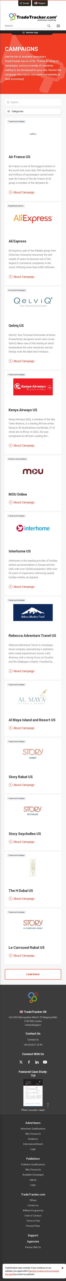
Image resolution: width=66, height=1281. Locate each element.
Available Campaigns (33, 1174)
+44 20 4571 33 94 (33, 1045)
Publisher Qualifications (33, 1164)
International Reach (33, 1144)
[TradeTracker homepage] (33, 17)
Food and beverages (16, 290)
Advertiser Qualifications (33, 1128)
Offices (33, 1200)
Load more (33, 974)
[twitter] (21, 1062)
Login (33, 1149)
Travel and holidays (16, 121)
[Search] (49, 26)
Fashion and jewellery (17, 459)
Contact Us (33, 1039)
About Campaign (23, 192)
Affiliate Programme (33, 1210)
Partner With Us (33, 1247)
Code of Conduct (33, 1215)
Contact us (33, 1205)
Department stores (15, 206)
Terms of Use (33, 1220)
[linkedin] (37, 1062)
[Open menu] (58, 26)
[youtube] (45, 1062)
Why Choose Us (33, 1134)
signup (33, 1180)
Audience (33, 1139)
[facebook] (29, 1062)
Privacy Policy (33, 1226)
